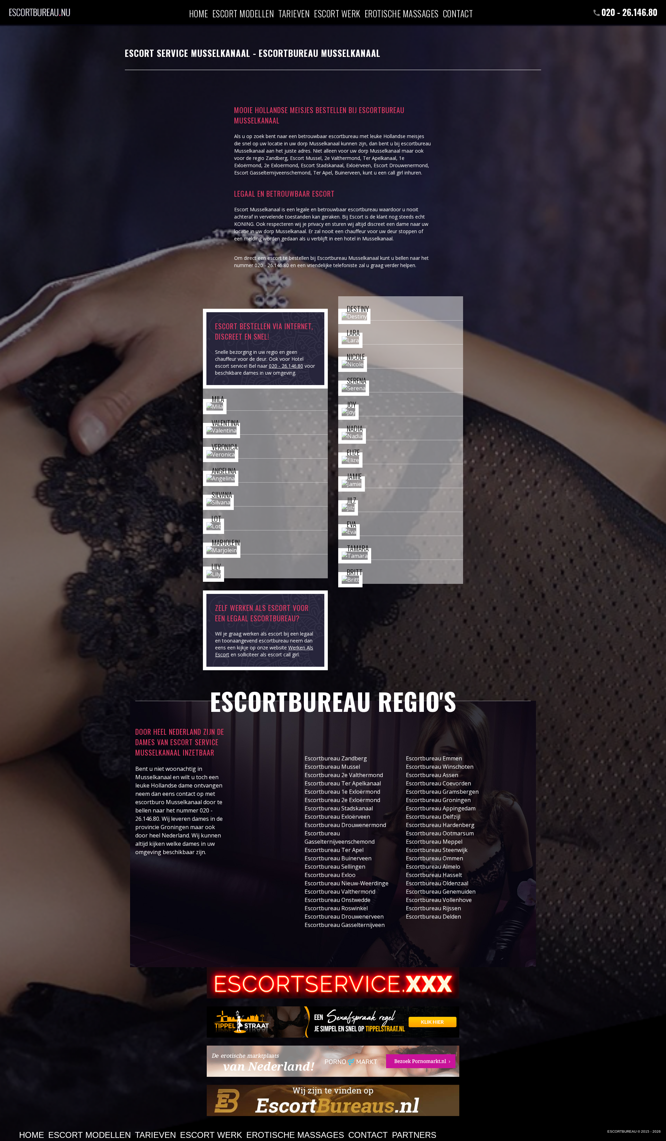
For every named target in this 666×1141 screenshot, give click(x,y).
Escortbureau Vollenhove (439, 900)
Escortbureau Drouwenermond (345, 825)
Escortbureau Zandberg (336, 758)
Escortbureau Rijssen (433, 908)
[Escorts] (333, 1022)
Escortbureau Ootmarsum (440, 833)
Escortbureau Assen (432, 775)
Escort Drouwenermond (401, 165)
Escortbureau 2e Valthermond (344, 775)
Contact (458, 13)
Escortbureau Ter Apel (334, 850)
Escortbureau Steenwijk (437, 850)
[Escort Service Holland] (333, 982)
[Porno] (333, 1061)
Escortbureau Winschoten (439, 766)
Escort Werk (337, 13)
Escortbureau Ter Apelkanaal (343, 783)
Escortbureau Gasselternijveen (345, 925)
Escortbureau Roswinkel (336, 908)
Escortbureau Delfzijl (433, 816)
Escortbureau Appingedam (441, 808)
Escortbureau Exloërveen (337, 816)
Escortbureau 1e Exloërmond (342, 791)
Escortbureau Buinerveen (338, 858)
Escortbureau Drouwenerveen (344, 916)
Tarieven (294, 13)
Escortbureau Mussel (332, 766)
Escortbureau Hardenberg (440, 825)
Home (198, 13)
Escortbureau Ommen (434, 858)
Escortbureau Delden (433, 916)
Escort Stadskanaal (322, 165)
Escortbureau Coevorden (438, 783)
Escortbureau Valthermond (340, 891)
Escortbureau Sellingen (335, 866)
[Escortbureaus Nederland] (333, 1100)
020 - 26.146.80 (629, 12)
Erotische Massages (402, 13)
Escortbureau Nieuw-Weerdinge (346, 883)
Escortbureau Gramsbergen (442, 791)
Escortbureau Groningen (438, 800)
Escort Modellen (243, 13)
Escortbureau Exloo (330, 875)
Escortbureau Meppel (434, 841)
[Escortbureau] (39, 8)
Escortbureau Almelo (433, 866)
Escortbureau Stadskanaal (339, 808)
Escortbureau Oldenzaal (437, 883)
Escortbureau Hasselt (434, 875)
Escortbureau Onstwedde (337, 900)
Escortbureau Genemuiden (441, 891)
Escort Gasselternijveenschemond (272, 172)
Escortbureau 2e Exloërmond (342, 800)
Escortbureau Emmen (434, 758)
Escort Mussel (306, 158)
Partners (414, 1135)
